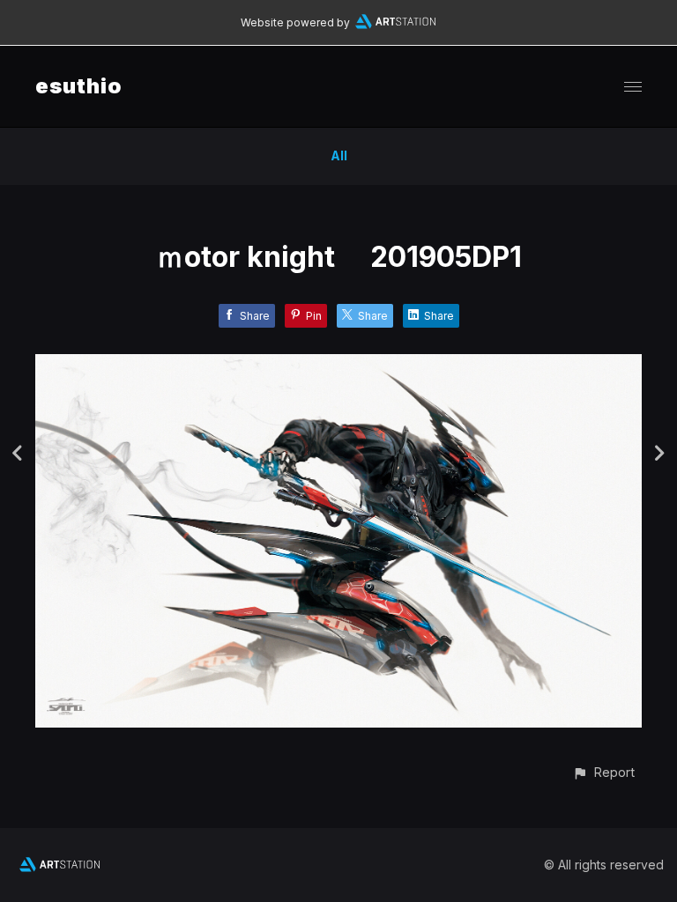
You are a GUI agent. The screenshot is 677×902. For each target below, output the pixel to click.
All (339, 155)
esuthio (79, 86)
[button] (603, 772)
